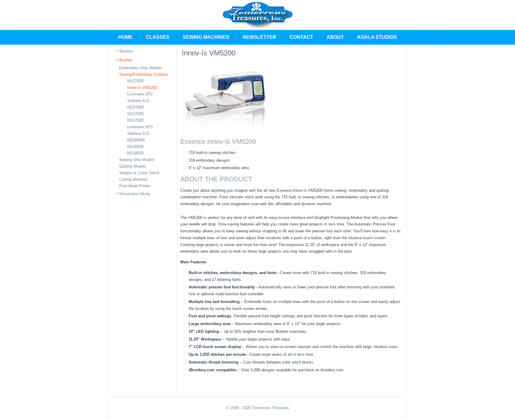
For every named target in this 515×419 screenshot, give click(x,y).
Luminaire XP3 (140, 127)
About (335, 37)
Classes (157, 37)
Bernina (126, 51)
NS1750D (135, 120)
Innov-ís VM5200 (142, 87)
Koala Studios (377, 37)
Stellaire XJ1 (138, 100)
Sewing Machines (206, 37)
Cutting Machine (133, 179)
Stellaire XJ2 (138, 133)
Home (125, 37)
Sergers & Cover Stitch (139, 173)
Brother (126, 60)
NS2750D (135, 81)
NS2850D (135, 146)
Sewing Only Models (137, 159)
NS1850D (135, 153)
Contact (301, 37)
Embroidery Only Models (140, 68)
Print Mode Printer (135, 186)
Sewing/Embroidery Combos (143, 74)
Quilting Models (132, 166)
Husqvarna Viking (135, 193)
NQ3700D (135, 107)
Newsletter (259, 37)
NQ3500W (136, 140)
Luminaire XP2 (140, 94)
